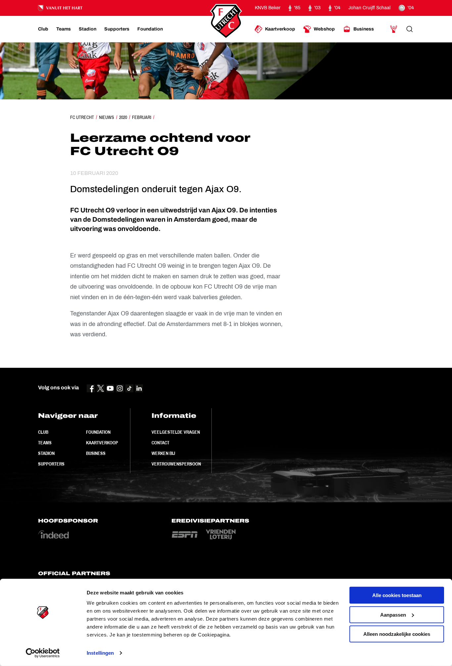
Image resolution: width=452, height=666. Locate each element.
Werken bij (163, 453)
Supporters (51, 464)
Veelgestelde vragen (176, 432)
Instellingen (100, 653)
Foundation (98, 432)
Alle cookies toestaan (397, 595)
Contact (160, 443)
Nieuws (106, 117)
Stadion (46, 453)
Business (96, 453)
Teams (45, 443)
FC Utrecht (82, 117)
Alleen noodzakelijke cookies (396, 634)
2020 (123, 117)
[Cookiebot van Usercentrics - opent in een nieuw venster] (43, 653)
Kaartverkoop (102, 443)
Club (43, 432)
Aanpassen (393, 614)
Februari (141, 117)
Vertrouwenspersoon (176, 464)
